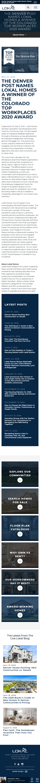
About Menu (18, 35)
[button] (18, 780)
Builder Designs (18, 771)
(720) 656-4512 (23, 759)
